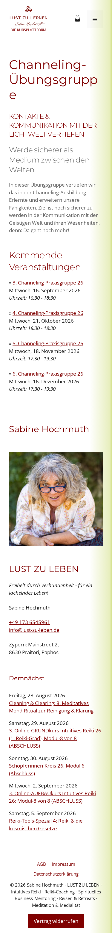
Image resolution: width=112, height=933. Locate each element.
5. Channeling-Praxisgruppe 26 (48, 343)
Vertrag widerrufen (56, 921)
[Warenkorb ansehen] (77, 19)
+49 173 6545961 (29, 622)
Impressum (63, 864)
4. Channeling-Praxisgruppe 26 (48, 313)
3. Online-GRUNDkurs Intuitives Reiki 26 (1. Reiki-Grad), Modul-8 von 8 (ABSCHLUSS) (55, 738)
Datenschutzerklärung (56, 874)
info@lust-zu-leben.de (34, 629)
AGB (41, 864)
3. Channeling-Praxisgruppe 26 (48, 282)
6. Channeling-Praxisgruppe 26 (48, 373)
